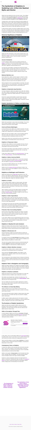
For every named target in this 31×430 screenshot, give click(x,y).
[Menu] (1, 2)
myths (8, 54)
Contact (15, 424)
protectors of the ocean (13, 167)
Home (10, 424)
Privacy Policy (19, 424)
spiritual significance (9, 154)
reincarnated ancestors (20, 153)
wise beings (11, 161)
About (13, 424)
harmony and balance (18, 160)
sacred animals (23, 335)
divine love (20, 314)
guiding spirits (15, 174)
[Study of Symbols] (15, 2)
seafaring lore (19, 17)
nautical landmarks (23, 278)
